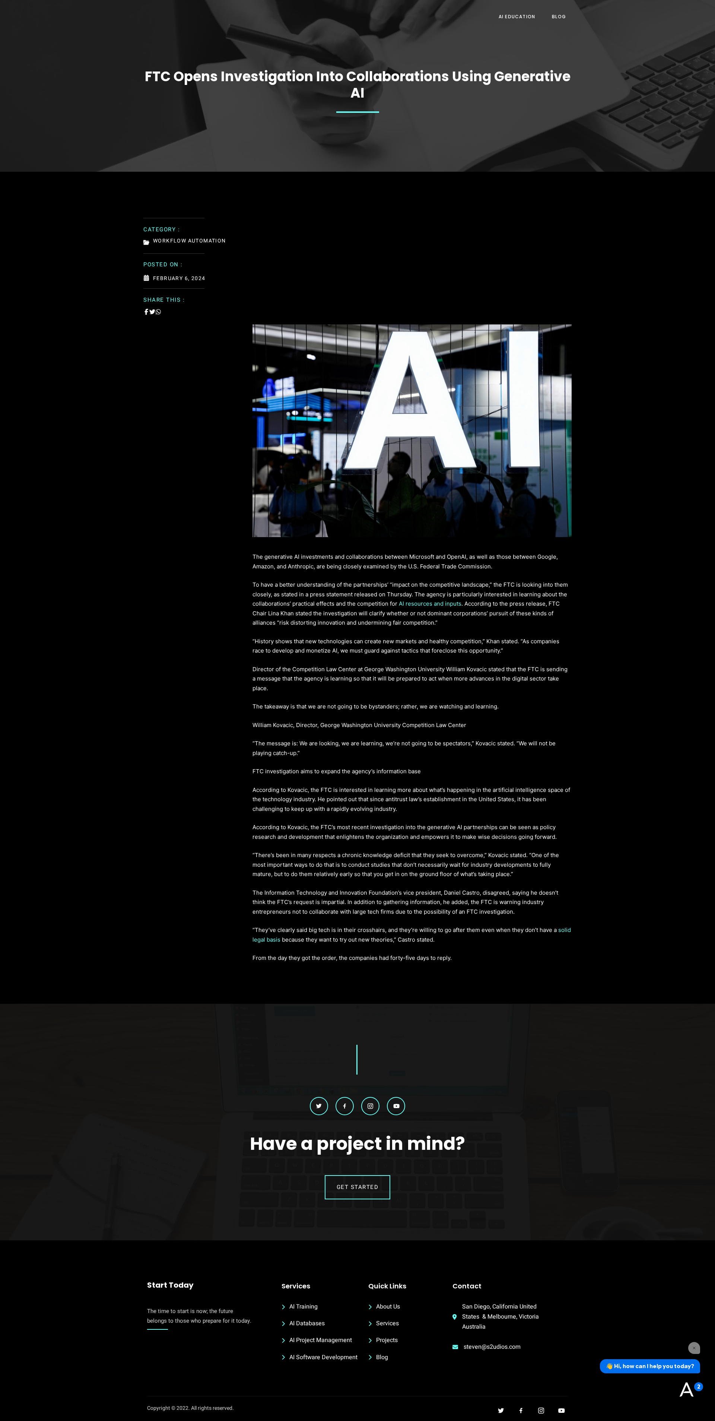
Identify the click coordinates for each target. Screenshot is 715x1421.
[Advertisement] (412, 268)
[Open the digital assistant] (686, 1390)
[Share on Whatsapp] (158, 312)
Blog (559, 16)
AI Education (517, 16)
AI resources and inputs (430, 603)
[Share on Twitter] (152, 312)
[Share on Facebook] (146, 312)
